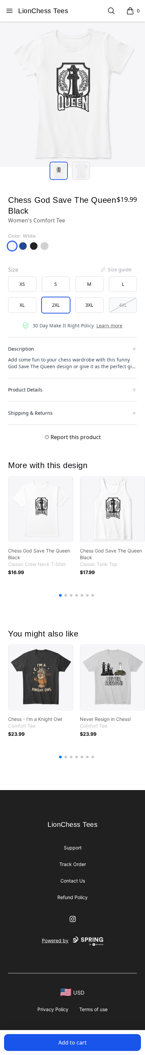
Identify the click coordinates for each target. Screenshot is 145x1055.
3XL (89, 305)
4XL (123, 305)
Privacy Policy (52, 1009)
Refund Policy (72, 897)
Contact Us (72, 881)
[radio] (22, 284)
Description (21, 349)
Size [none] (13, 269)
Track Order (72, 864)
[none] (116, 269)
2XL (56, 305)
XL (22, 305)
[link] (40, 509)
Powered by (55, 940)
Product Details (25, 389)
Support (73, 847)
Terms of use (93, 1009)
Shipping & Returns (30, 413)
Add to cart (72, 1042)
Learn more (109, 325)
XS (22, 284)
